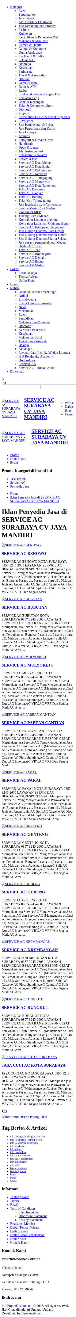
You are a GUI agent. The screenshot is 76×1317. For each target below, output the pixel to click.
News (22, 307)
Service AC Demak (32, 257)
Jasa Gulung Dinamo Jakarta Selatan (43, 238)
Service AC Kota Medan (35, 162)
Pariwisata (25, 71)
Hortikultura (27, 360)
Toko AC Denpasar (32, 189)
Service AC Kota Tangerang (37, 185)
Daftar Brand (19, 1231)
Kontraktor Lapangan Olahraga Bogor (44, 223)
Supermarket (27, 14)
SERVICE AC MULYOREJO (28, 665)
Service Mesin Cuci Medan (37, 208)
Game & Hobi (28, 83)
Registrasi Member (22, 1223)
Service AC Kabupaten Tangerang (41, 227)
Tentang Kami (19, 1197)
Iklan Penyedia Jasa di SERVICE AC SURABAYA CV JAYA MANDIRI (35, 499)
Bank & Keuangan (31, 102)
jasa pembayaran (18, 1168)
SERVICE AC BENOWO (24, 553)
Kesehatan (26, 67)
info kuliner (16, 1149)
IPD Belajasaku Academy (36, 356)
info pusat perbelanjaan (21, 1158)
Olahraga (25, 64)
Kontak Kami (19, 1242)
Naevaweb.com (31, 1313)
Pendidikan (26, 318)
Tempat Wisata (28, 276)
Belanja (24, 345)
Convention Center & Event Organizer (44, 117)
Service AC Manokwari (34, 181)
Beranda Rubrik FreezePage (37, 292)
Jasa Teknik (26, 18)
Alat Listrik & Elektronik (35, 22)
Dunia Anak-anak (30, 52)
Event (22, 10)
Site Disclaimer (29, 1212)
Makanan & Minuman (33, 41)
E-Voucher (26, 121)
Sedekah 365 (27, 364)
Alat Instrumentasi (31, 151)
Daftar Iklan (69, 408)
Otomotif (25, 109)
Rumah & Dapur (30, 45)
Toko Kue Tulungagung (35, 200)
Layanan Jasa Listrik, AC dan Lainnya (44, 352)
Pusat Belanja (28, 273)
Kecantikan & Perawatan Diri (38, 37)
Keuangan (25, 349)
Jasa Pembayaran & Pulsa (36, 124)
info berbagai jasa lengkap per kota (27, 1136)
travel (13, 1177)
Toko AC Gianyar (31, 193)
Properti (24, 113)
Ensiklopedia (27, 299)
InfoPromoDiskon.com (17, 1306)
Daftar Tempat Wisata (24, 1227)
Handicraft (26, 143)
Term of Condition (22, 1208)
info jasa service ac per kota (24, 1142)
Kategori (16, 7)
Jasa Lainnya (27, 132)
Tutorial (15, 1201)
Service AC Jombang (33, 174)
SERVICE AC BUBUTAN (24, 607)
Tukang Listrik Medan (33, 216)
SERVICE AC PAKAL (22, 780)
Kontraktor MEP (30, 212)
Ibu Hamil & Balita (31, 56)
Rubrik (14, 288)
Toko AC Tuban (29, 250)
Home (14, 493)
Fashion (24, 29)
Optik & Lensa (28, 147)
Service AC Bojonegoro (35, 254)
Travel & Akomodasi (32, 75)
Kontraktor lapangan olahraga (38, 219)
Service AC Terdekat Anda (36, 368)
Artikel (23, 295)
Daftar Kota (26, 280)
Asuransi (24, 136)
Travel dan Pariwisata (33, 341)
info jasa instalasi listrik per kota (26, 1139)
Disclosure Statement (33, 1216)
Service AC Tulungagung (36, 178)
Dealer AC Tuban (30, 246)
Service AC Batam (31, 261)
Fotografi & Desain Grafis (36, 140)
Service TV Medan (31, 265)
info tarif (14, 1165)
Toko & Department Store (36, 105)
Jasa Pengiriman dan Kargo (37, 128)
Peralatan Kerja (29, 98)
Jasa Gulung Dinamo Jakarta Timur (42, 235)
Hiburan (24, 79)
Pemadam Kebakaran (33, 155)
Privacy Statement (31, 1220)
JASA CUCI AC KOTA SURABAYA (34, 1065)
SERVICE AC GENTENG (25, 834)
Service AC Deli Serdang (35, 170)
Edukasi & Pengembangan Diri (39, 94)
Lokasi (14, 269)
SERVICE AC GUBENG (23, 892)
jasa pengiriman (18, 1171)
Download (17, 371)
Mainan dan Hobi (30, 337)
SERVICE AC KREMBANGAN (30, 950)
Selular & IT (27, 60)
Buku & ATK (28, 86)
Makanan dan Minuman (34, 322)
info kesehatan (17, 1146)
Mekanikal (26, 311)
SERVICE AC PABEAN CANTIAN (33, 723)
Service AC (18, 482)
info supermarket (18, 1161)
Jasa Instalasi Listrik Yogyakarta (40, 204)
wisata (13, 1180)
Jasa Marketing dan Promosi (37, 26)
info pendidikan (18, 1152)
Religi (23, 90)
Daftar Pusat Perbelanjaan (27, 1235)
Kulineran (25, 33)
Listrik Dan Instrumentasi (35, 303)
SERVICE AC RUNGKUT (25, 1007)
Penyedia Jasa (28, 159)
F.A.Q (14, 1204)
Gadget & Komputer (32, 48)
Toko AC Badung (30, 197)
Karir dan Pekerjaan (32, 330)
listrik (13, 1174)
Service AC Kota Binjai (34, 166)
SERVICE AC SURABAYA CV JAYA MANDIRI (39, 408)
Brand (14, 284)
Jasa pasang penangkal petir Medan (42, 242)
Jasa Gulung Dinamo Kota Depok (41, 231)
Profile (69, 403)
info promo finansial (20, 1155)
